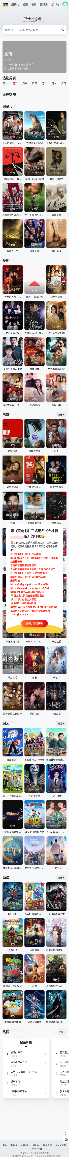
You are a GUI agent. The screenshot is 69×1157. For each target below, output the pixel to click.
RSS (5, 1144)
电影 (6, 415)
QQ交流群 (61, 1144)
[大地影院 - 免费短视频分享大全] (34, 19)
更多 (61, 1032)
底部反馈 (47, 1144)
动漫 (6, 878)
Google (24, 1144)
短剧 (6, 261)
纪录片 (8, 107)
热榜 (6, 1032)
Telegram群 (36, 1148)
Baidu (14, 1144)
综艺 (6, 723)
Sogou (35, 1144)
